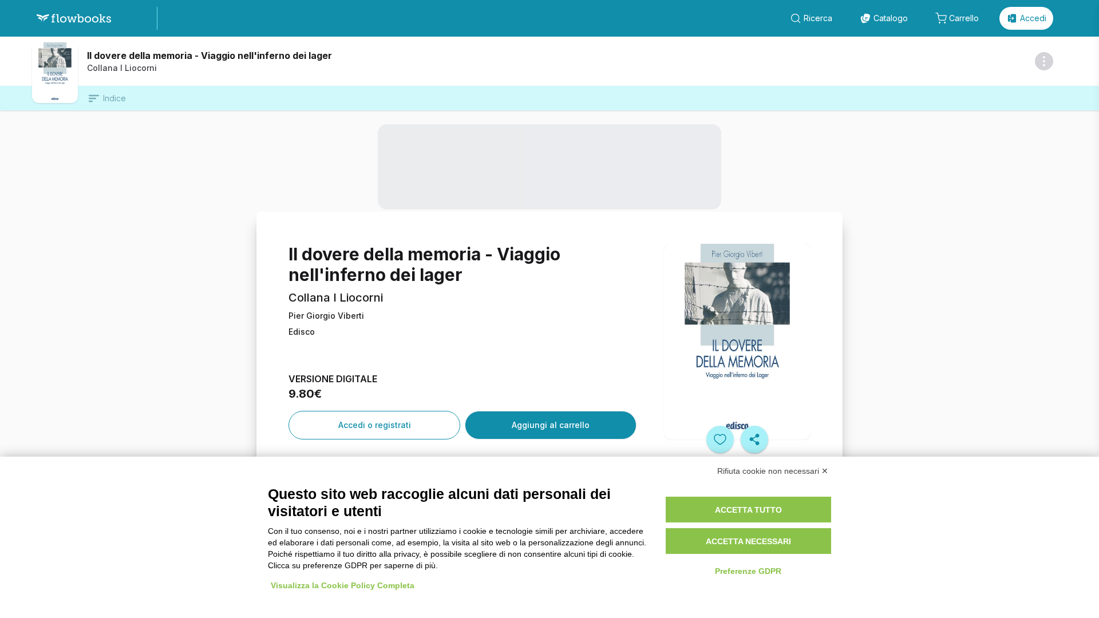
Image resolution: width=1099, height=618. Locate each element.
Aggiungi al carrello (551, 425)
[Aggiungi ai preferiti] (720, 439)
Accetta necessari (748, 541)
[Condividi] (754, 439)
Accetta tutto (748, 509)
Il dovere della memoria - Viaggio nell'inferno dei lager (209, 55)
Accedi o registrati (374, 425)
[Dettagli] (1044, 61)
